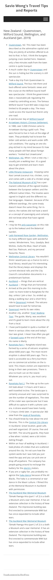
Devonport (21, 302)
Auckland (13, 281)
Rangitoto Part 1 (17, 344)
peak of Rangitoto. (32, 415)
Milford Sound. (16, 83)
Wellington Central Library (22, 256)
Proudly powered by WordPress (16, 574)
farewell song (17, 337)
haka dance (25, 475)
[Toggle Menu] (45, 19)
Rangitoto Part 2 (17, 383)
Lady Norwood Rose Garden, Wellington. (29, 235)
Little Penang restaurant (21, 171)
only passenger (29, 224)
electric (28, 468)
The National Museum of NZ (23, 182)
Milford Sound (36, 119)
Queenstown (15, 44)
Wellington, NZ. (16, 157)
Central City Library (38, 422)
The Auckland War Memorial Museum (27, 492)
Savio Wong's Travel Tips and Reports (26, 8)
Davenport (14, 309)
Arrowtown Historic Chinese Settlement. (28, 122)
